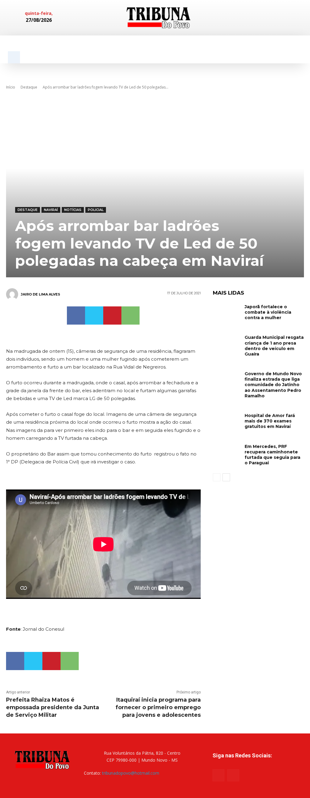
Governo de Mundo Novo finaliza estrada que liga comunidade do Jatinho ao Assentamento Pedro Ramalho (273, 385)
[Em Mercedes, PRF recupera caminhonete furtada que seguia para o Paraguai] (226, 451)
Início (10, 87)
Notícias (72, 210)
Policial (96, 210)
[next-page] (226, 477)
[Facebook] (266, 18)
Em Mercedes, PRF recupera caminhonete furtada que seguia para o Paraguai (272, 455)
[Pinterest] (112, 315)
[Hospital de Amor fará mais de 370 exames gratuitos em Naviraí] (226, 420)
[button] (14, 57)
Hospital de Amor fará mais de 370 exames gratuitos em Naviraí (270, 421)
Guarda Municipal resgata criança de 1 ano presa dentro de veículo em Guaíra (274, 346)
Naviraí (51, 210)
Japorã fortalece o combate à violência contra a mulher (268, 312)
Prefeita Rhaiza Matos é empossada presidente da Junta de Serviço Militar (52, 707)
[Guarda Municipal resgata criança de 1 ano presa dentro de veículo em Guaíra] (226, 342)
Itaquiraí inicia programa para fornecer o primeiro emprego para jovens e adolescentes (158, 707)
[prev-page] (216, 477)
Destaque (29, 87)
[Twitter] (94, 315)
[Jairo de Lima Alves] (13, 294)
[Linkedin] (276, 18)
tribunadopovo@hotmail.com (130, 773)
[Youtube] (233, 775)
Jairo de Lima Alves (40, 294)
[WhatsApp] (130, 315)
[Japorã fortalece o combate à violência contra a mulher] (226, 312)
